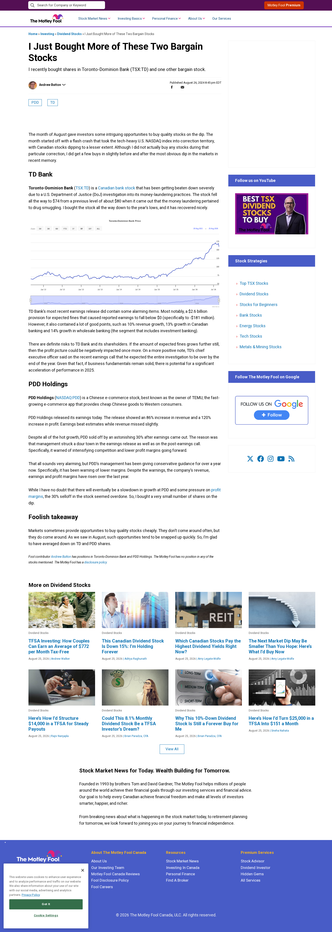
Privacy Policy (31, 895)
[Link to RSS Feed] (291, 459)
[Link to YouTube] (280, 459)
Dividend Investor (255, 867)
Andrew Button (50, 85)
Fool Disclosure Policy (110, 880)
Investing (47, 34)
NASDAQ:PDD (68, 397)
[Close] (83, 870)
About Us (195, 18)
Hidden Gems (252, 874)
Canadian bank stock (116, 188)
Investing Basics (130, 18)
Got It (46, 904)
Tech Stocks (251, 336)
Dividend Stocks (69, 34)
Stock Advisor (252, 861)
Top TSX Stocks (254, 283)
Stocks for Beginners (259, 304)
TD (52, 102)
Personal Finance (165, 18)
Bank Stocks (251, 315)
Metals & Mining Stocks (261, 346)
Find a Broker (177, 880)
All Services (250, 880)
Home (32, 34)
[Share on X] (177, 87)
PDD (35, 102)
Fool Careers (102, 887)
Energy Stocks (253, 325)
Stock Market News (92, 18)
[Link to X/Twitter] (250, 459)
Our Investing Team (107, 867)
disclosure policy (95, 562)
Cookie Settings (46, 915)
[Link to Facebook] (261, 459)
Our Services (221, 18)
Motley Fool (284, 5)
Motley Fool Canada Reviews (115, 874)
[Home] (4, 842)
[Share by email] (182, 87)
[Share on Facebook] (172, 87)
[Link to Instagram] (270, 459)
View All (172, 749)
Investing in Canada (182, 867)
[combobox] (97, 5)
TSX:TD (82, 188)
